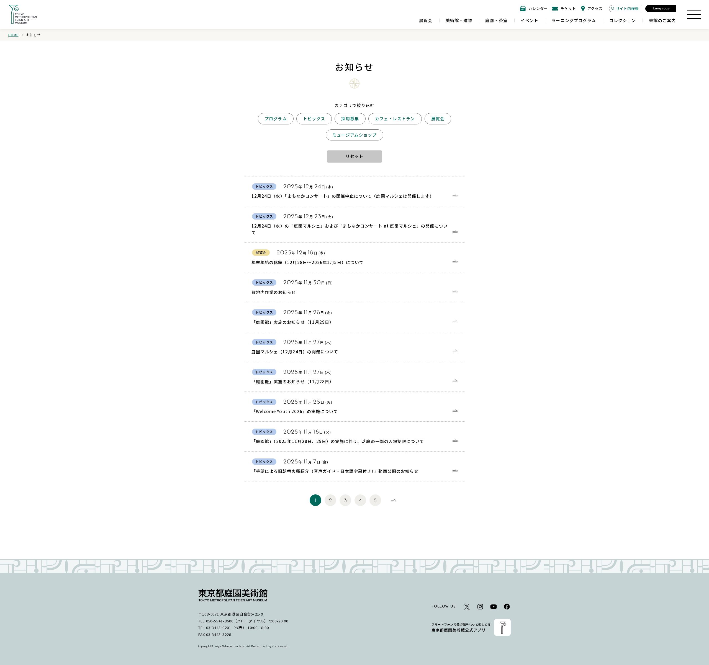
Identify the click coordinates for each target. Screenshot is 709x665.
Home (13, 34)
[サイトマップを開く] (694, 14)
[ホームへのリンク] (22, 14)
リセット (354, 156)
